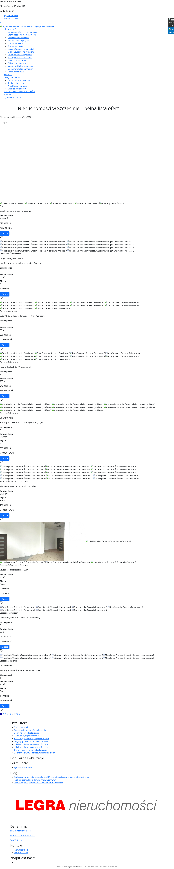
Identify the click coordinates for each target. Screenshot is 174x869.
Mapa (4, 122)
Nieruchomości (10, 29)
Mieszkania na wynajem (18, 40)
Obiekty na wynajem (17, 63)
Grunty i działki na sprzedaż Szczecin (30, 750)
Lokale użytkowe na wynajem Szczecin (31, 747)
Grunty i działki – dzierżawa (20, 57)
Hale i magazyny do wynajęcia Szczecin (31, 738)
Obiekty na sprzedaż (17, 60)
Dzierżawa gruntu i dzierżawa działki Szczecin (34, 752)
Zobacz (5, 233)
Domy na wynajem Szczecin (26, 735)
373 (16, 714)
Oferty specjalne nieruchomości (22, 34)
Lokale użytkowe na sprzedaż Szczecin (31, 744)
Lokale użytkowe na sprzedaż (21, 49)
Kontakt (7, 94)
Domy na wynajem (16, 46)
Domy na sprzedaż (16, 43)
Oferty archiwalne (16, 71)
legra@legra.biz (11, 15)
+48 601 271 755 (11, 18)
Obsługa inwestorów (17, 88)
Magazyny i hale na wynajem (20, 69)
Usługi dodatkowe (12, 77)
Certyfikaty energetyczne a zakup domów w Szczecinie (38, 782)
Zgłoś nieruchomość (13, 97)
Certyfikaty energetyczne (19, 80)
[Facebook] (15, 862)
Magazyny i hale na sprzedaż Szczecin (31, 741)
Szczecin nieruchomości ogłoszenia (30, 730)
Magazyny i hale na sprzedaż (20, 66)
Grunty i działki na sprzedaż (20, 54)
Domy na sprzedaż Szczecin (26, 733)
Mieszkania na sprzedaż (18, 37)
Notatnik (8, 74)
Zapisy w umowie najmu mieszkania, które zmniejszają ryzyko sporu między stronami (52, 777)
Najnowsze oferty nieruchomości (22, 32)
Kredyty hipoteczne (16, 83)
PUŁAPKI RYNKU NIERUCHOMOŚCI (19, 91)
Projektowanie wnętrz (17, 86)
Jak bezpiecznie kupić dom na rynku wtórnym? (35, 780)
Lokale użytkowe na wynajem (21, 52)
